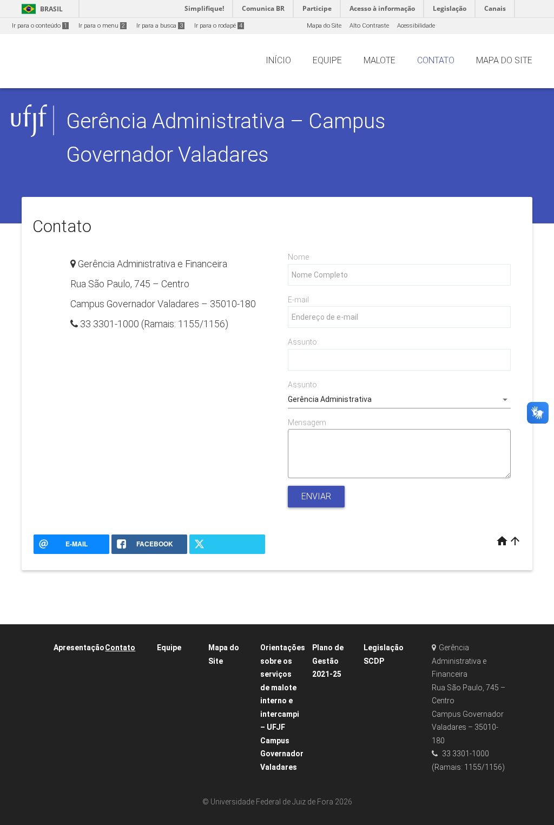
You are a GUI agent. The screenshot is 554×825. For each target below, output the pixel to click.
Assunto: (303, 342)
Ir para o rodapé (218, 25)
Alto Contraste (369, 25)
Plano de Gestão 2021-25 (328, 660)
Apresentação (79, 647)
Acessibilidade (416, 25)
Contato (120, 647)
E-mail (298, 299)
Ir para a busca (159, 25)
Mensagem (307, 422)
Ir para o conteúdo (39, 25)
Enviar (316, 496)
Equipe (169, 647)
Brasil (40, 9)
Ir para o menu (101, 25)
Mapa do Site (324, 25)
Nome (298, 257)
